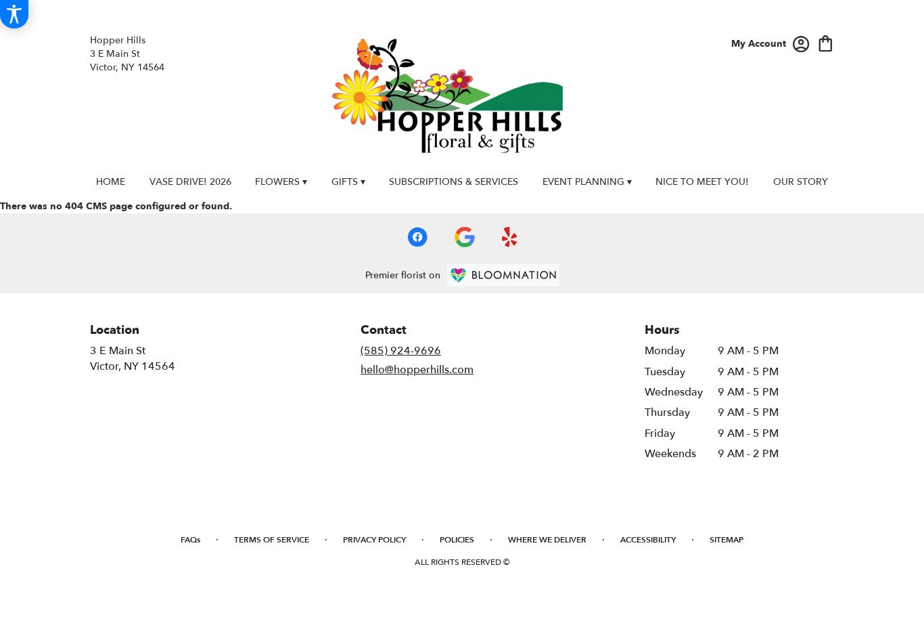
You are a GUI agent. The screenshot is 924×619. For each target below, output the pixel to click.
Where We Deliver (547, 539)
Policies (457, 539)
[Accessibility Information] (14, 14)
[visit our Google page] (464, 237)
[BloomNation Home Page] (503, 275)
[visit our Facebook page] (417, 237)
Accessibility (648, 539)
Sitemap (726, 539)
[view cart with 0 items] (825, 42)
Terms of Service (271, 539)
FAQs (190, 539)
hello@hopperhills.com (417, 369)
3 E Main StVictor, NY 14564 (132, 358)
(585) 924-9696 (401, 350)
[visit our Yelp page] (509, 237)
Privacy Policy (374, 539)
